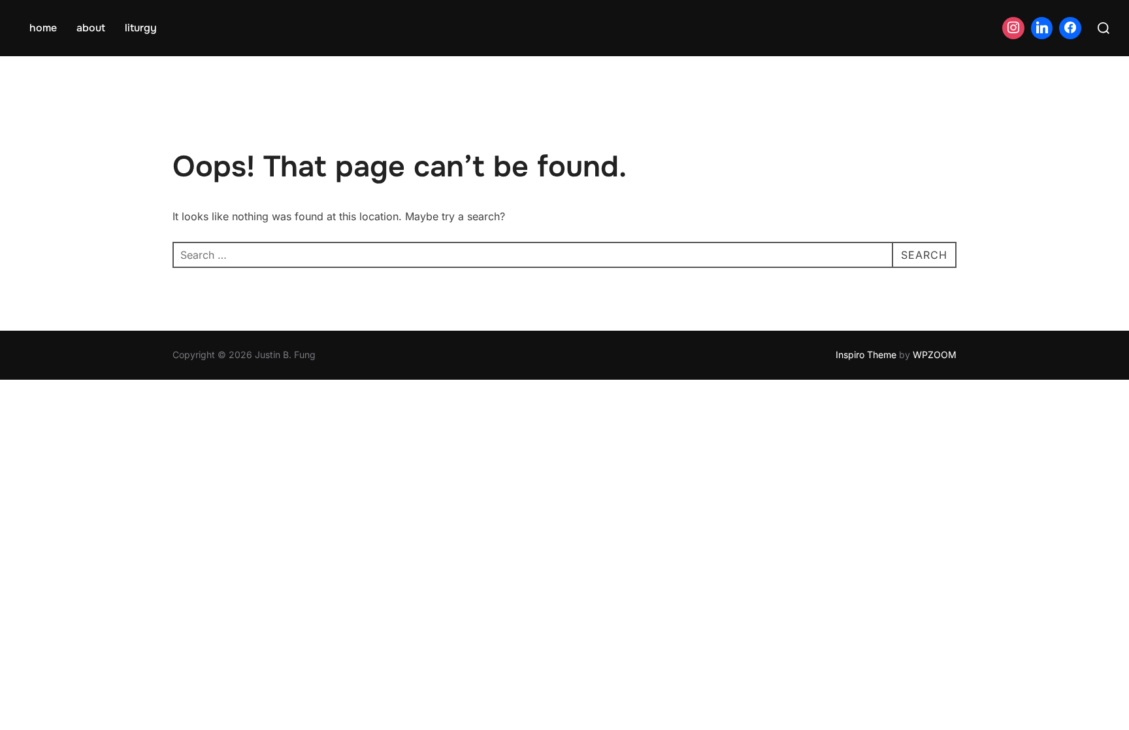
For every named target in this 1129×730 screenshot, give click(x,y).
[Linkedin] (1042, 28)
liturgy (141, 28)
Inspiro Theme (866, 354)
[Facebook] (1070, 28)
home (43, 28)
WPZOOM (935, 354)
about (90, 28)
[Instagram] (1013, 28)
